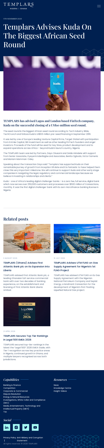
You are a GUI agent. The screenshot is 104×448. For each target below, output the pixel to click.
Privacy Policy (9, 437)
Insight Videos (60, 391)
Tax (5, 411)
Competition (9, 388)
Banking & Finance (12, 385)
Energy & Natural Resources (16, 397)
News (56, 385)
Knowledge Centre (62, 388)
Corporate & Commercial (15, 391)
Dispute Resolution (12, 394)
